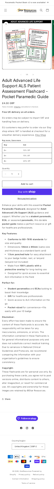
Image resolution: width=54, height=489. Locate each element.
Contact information (20, 479)
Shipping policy (38, 479)
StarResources (25, 471)
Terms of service (28, 483)
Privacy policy (24, 474)
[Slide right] (33, 75)
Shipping (17, 107)
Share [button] (8, 399)
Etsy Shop (40, 135)
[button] (5, 10)
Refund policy (38, 474)
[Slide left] (21, 75)
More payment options (27, 198)
